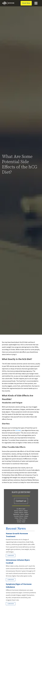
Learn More (10, 555)
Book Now (26, 3)
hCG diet (18, 430)
